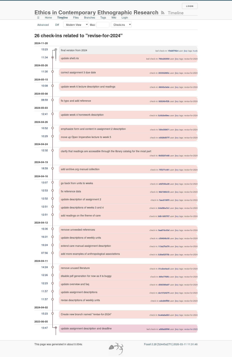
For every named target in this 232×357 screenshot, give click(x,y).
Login (189, 6)
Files (76, 17)
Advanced (43, 25)
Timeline (62, 17)
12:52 (44, 198)
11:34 (44, 57)
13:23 (44, 49)
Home (48, 17)
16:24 (44, 245)
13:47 (44, 327)
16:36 (44, 228)
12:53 (44, 190)
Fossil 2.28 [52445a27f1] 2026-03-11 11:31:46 (171, 344)
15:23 (44, 313)
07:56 (44, 253)
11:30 (44, 71)
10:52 (44, 128)
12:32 (44, 150)
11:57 (44, 291)
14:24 (44, 267)
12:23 (44, 283)
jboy (186, 50)
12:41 (44, 114)
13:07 (44, 182)
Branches (89, 17)
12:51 (44, 206)
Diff (57, 25)
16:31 (44, 236)
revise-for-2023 (191, 329)
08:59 (44, 100)
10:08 (44, 85)
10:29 (44, 136)
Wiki (113, 17)
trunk (195, 50)
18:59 (44, 168)
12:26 (44, 275)
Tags (103, 17)
